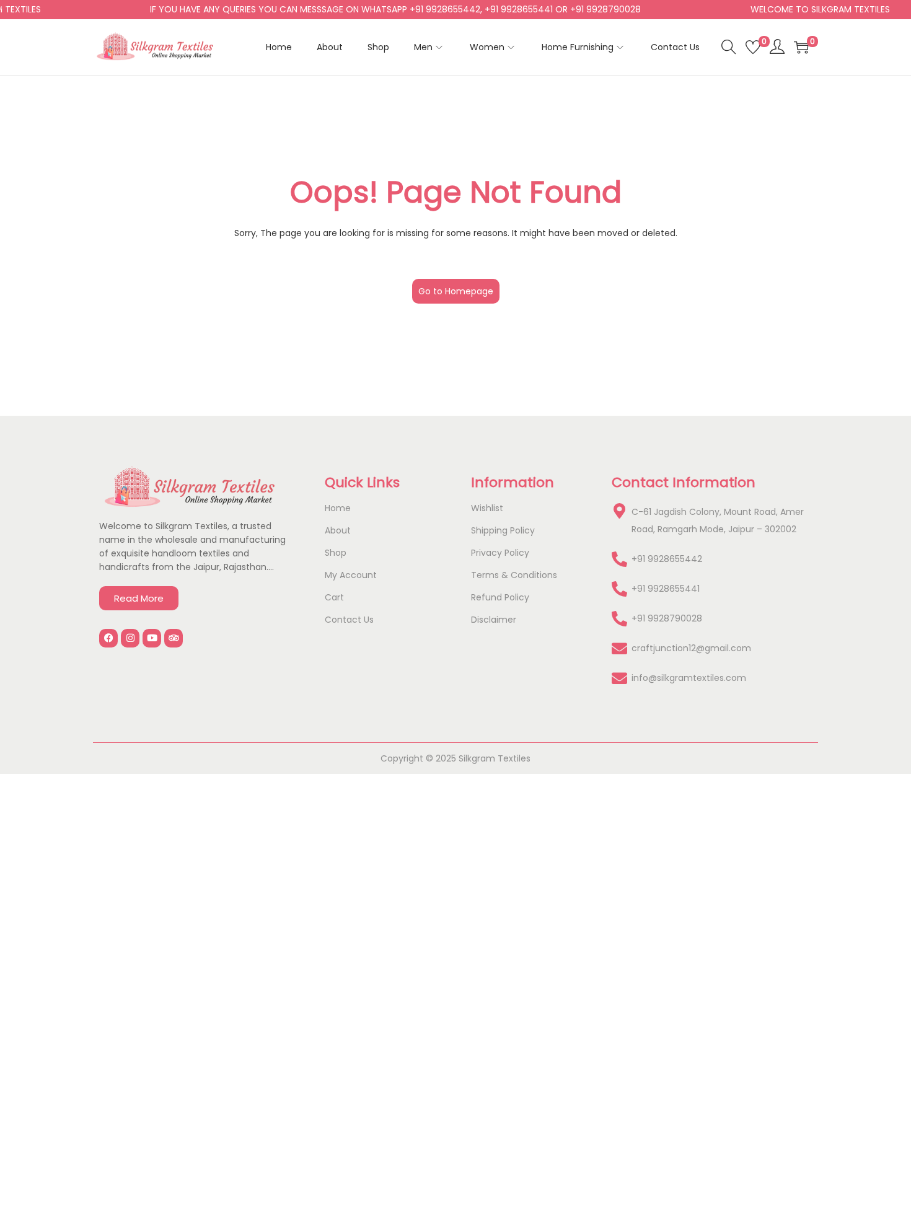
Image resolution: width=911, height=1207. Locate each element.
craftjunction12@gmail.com (691, 648)
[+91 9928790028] (619, 618)
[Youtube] (152, 638)
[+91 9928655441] (619, 589)
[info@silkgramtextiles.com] (619, 678)
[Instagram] (130, 638)
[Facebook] (108, 638)
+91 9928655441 (666, 588)
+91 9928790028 (667, 618)
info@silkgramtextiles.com (689, 678)
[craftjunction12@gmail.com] (619, 648)
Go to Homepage (455, 291)
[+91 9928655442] (619, 559)
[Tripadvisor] (173, 638)
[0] (753, 47)
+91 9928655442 (667, 559)
